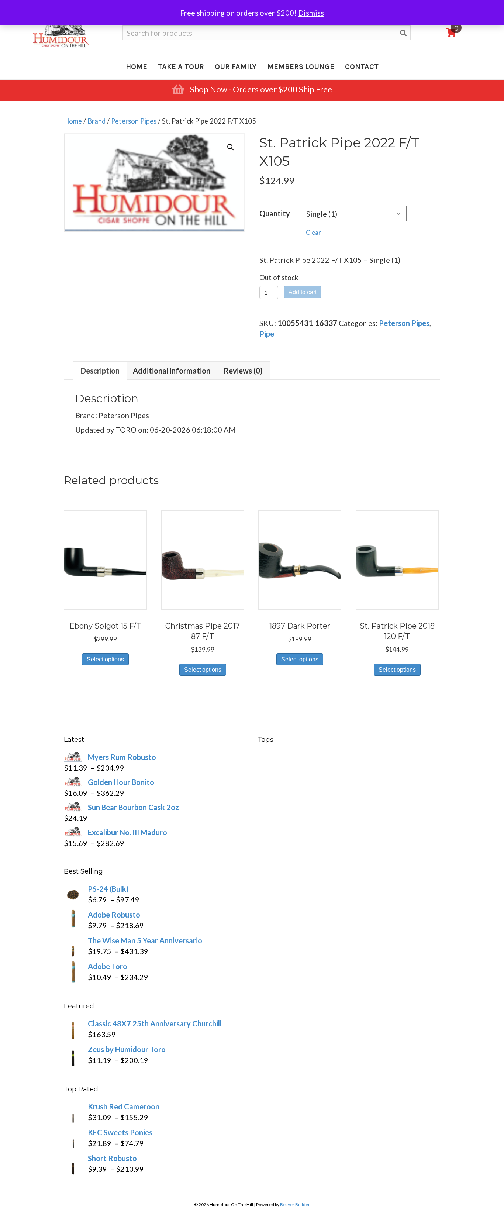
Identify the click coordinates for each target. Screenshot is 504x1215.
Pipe (266, 333)
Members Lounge (300, 66)
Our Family (235, 66)
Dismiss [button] (311, 12)
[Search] (403, 33)
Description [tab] (100, 370)
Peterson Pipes (133, 121)
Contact (362, 66)
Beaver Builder (295, 1204)
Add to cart (303, 292)
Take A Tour (181, 66)
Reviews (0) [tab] (243, 370)
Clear (313, 232)
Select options (105, 659)
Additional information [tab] (171, 370)
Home (136, 66)
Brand (96, 121)
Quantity (274, 213)
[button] (230, 147)
